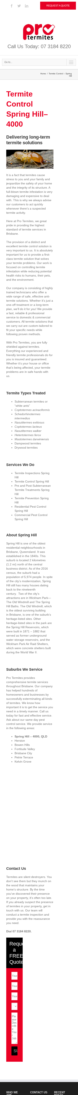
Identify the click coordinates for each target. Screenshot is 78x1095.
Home (43, 73)
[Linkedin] (26, 6)
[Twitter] (19, 6)
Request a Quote (58, 5)
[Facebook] (11, 6)
